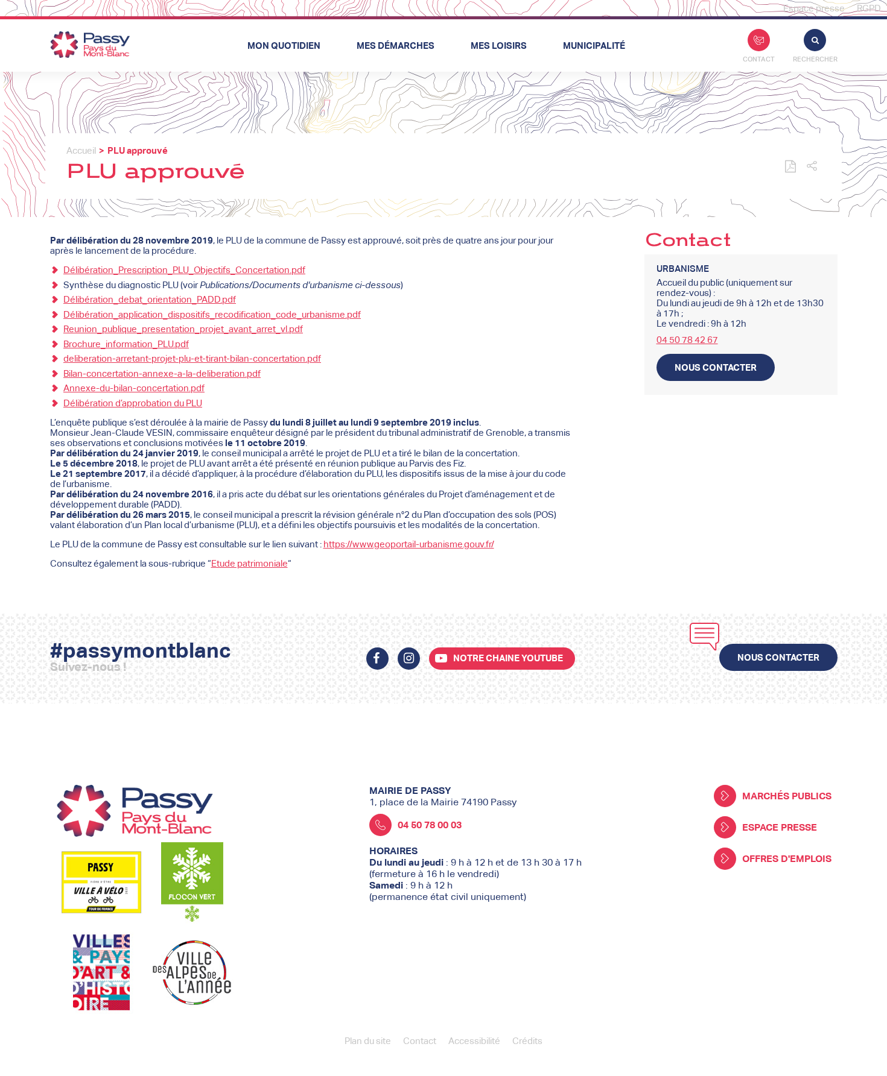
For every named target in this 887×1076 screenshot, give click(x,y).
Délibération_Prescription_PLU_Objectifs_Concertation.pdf (184, 270)
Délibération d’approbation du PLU (132, 403)
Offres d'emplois (786, 858)
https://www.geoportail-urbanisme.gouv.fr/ (408, 544)
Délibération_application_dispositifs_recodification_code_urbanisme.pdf (212, 314)
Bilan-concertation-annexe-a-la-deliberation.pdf (162, 373)
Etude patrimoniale (249, 563)
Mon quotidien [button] (283, 45)
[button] (812, 167)
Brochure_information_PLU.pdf (126, 344)
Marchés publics (786, 796)
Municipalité (594, 45)
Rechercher (815, 59)
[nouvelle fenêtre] (377, 658)
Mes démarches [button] (395, 45)
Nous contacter (716, 367)
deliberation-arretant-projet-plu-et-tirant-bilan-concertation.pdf (192, 358)
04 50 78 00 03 (430, 825)
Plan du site (368, 1041)
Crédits (527, 1041)
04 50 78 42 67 (687, 340)
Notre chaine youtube (508, 658)
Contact (759, 59)
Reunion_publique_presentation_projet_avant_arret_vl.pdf (183, 329)
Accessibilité (474, 1041)
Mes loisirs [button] (499, 45)
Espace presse (814, 8)
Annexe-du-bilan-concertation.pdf (134, 388)
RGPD (869, 8)
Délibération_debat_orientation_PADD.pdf (149, 299)
